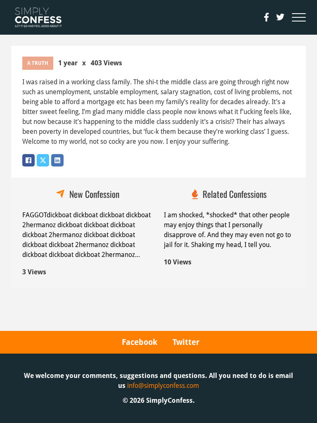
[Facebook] (28, 160)
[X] (43, 160)
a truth (37, 63)
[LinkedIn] (57, 160)
